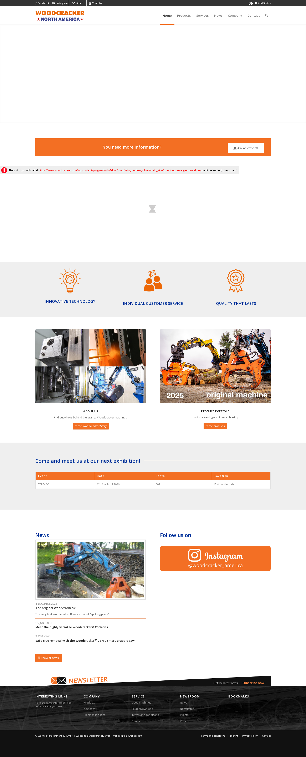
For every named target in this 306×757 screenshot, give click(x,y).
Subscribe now (253, 683)
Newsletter (187, 709)
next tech (89, 709)
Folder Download (142, 709)
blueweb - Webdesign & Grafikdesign (121, 735)
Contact (136, 721)
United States (263, 3)
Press (183, 721)
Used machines (141, 702)
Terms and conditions (145, 715)
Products (89, 702)
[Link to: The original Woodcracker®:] (90, 570)
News (183, 702)
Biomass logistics (94, 715)
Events (184, 715)
